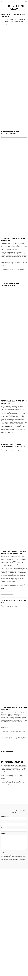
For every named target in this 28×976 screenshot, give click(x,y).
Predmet (3, 827)
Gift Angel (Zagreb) (5, 894)
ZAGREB (3, 885)
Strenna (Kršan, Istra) (14, 894)
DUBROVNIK (3, 890)
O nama (2, 900)
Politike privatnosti (4, 919)
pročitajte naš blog (5, 737)
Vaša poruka (3, 833)
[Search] (20, 2)
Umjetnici (3, 902)
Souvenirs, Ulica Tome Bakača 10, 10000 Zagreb (16, 885)
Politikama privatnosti (20, 859)
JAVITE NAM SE (7, 275)
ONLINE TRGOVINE (5, 893)
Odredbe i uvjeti (4, 917)
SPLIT (2, 888)
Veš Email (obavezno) (5, 822)
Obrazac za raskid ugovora (6, 927)
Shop (2, 904)
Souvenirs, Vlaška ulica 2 (6, 886)
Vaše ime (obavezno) (5, 816)
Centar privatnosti (4, 921)
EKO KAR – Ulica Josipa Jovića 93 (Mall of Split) (14, 888)
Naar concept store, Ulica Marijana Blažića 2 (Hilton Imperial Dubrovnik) (13, 891)
